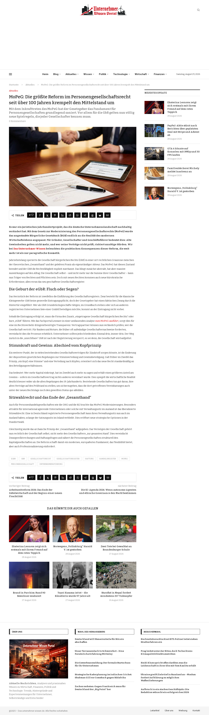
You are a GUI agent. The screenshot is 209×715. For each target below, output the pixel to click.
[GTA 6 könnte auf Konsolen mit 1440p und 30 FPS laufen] (154, 153)
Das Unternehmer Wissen (29, 248)
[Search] (198, 10)
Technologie (120, 74)
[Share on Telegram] (85, 215)
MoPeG (124, 459)
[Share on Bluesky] (100, 215)
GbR (23, 459)
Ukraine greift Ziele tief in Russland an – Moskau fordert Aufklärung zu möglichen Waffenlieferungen (168, 677)
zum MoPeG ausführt (107, 321)
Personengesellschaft (22, 464)
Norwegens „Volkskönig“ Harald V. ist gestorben (182, 190)
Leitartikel (154, 710)
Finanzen (159, 74)
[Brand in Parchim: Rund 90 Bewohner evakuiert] (29, 575)
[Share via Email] (107, 215)
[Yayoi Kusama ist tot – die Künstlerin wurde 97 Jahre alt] (73, 575)
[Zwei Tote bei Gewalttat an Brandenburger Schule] (116, 528)
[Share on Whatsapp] (77, 215)
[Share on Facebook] (40, 215)
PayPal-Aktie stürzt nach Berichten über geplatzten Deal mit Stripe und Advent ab (183, 130)
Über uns (169, 710)
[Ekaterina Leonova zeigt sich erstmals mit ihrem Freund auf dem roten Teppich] (29, 528)
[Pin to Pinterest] (55, 215)
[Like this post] (32, 215)
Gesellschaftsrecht (40, 459)
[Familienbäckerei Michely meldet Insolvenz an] (154, 173)
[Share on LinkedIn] (62, 215)
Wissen (87, 74)
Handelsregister (107, 459)
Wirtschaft (141, 74)
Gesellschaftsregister (68, 459)
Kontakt (196, 710)
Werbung (183, 710)
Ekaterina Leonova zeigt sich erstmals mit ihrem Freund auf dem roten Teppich (29, 549)
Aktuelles (70, 74)
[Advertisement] (104, 45)
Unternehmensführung (51, 464)
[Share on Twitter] (47, 215)
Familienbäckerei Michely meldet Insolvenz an (183, 170)
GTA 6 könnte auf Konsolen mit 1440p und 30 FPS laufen (183, 151)
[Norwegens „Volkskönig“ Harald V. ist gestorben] (73, 528)
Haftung (89, 459)
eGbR (13, 459)
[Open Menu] (10, 74)
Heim (45, 74)
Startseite (14, 84)
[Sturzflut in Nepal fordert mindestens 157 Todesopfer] (116, 575)
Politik (102, 74)
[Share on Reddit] (70, 215)
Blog (55, 74)
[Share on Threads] (92, 215)
